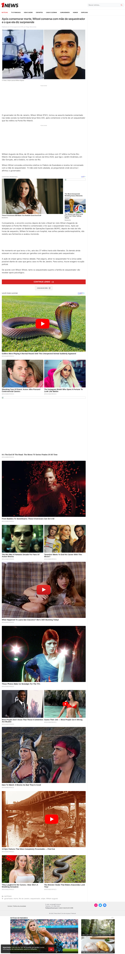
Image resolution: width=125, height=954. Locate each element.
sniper (43, 899)
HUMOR (75, 12)
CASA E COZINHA (51, 12)
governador (8, 899)
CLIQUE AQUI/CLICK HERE (65, 908)
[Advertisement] (44, 99)
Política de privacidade (19, 906)
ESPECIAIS (84, 12)
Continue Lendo (42, 282)
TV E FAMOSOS (16, 12)
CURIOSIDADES (65, 12)
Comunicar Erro (42, 288)
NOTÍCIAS (5, 12)
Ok (51, 949)
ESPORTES (39, 12)
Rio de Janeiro (24, 899)
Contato (10, 906)
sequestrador (35, 899)
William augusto (52, 899)
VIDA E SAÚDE (28, 12)
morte (16, 899)
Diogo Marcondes (31, 27)
